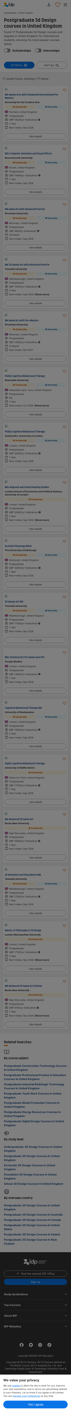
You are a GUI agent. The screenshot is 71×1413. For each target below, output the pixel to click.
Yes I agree (35, 1404)
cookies (16, 1385)
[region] (35, 1394)
